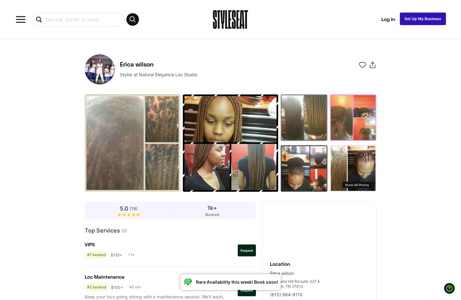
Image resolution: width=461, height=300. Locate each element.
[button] (372, 65)
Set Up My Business (423, 18)
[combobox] (86, 19)
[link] (319, 228)
